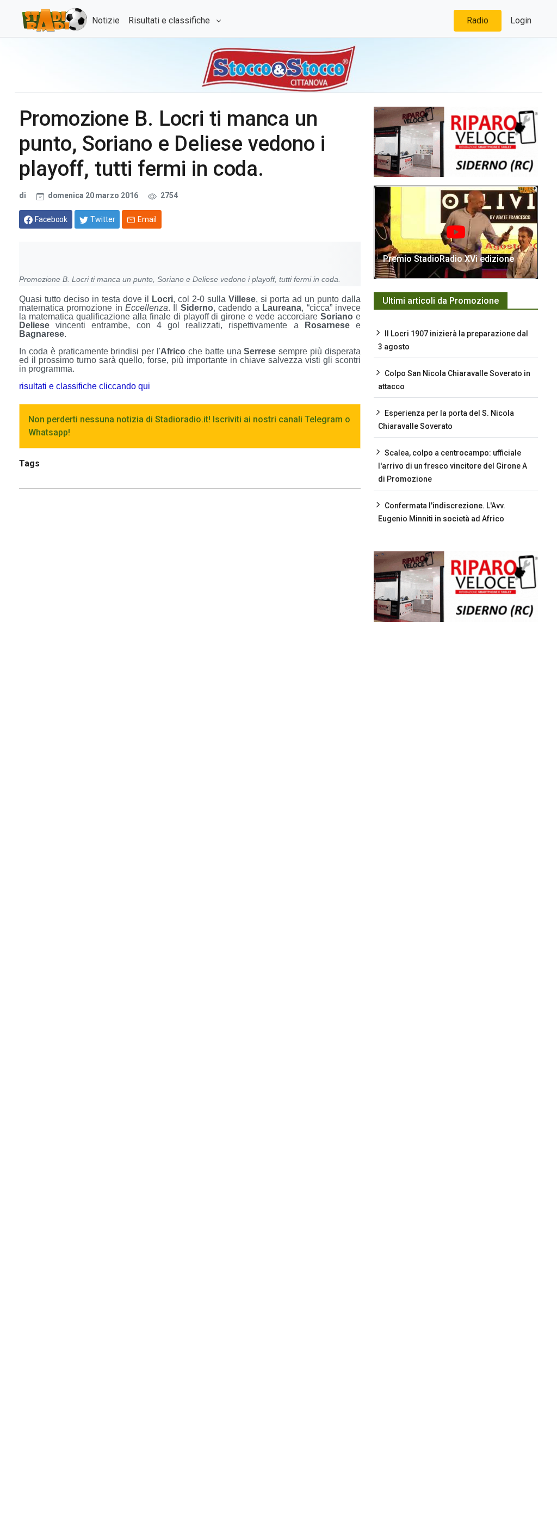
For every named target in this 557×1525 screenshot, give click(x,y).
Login (520, 20)
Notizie (106, 20)
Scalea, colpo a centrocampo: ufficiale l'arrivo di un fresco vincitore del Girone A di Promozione (452, 465)
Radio (477, 20)
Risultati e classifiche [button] (170, 20)
